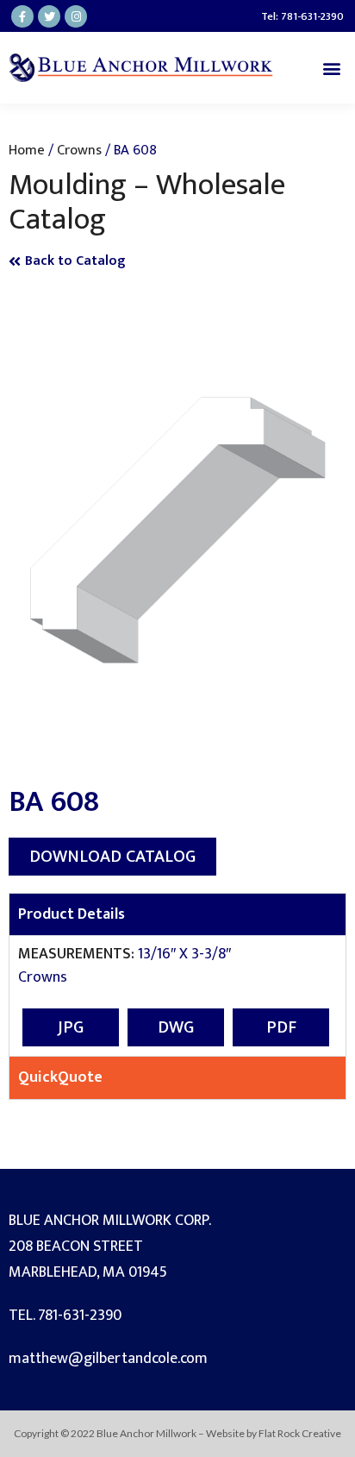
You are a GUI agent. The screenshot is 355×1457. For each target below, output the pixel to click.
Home (27, 150)
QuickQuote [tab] (60, 1077)
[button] (332, 67)
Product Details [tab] (71, 914)
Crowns (79, 150)
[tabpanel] (177, 995)
